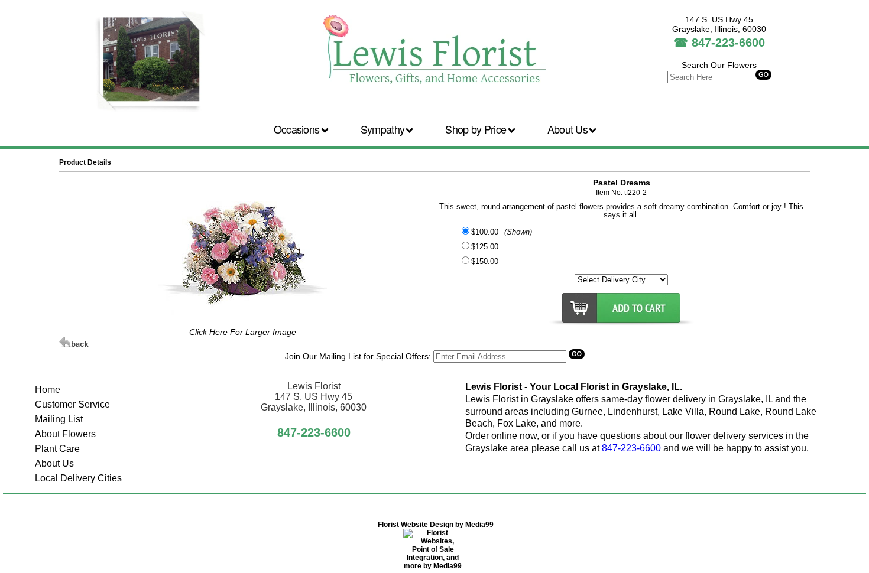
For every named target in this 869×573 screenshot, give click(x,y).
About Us (569, 128)
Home (47, 390)
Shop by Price (476, 128)
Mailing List (59, 419)
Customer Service (72, 404)
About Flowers (65, 434)
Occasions (298, 128)
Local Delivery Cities (78, 478)
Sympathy (384, 128)
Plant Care (57, 449)
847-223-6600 (728, 42)
